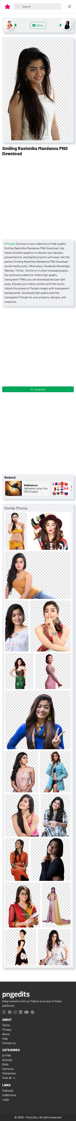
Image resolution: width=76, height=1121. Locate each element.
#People (9, 243)
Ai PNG (6, 1055)
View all (6, 1077)
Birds (5, 1064)
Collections (9, 1095)
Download (40, 389)
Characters (9, 1073)
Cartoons (8, 1068)
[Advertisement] (38, 199)
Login (5, 1099)
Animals (7, 1060)
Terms (6, 1025)
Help (5, 1038)
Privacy (6, 1029)
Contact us (9, 1043)
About (6, 1034)
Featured (7, 1090)
